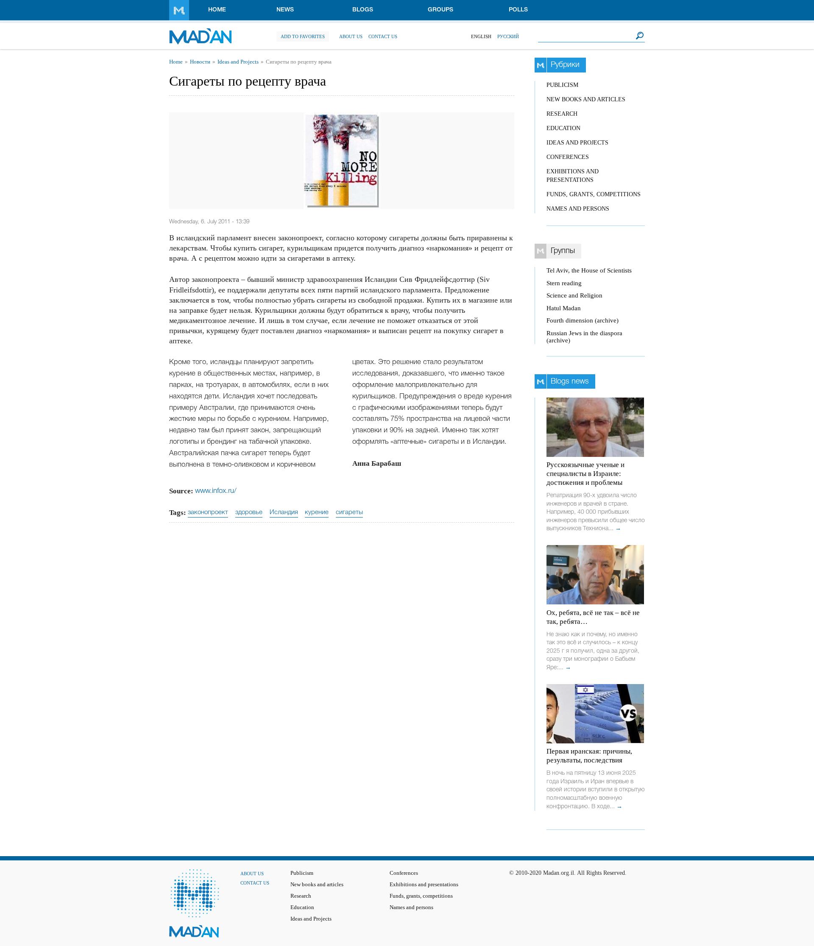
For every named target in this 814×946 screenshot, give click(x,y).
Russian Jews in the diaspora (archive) (584, 337)
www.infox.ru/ (216, 491)
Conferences (567, 157)
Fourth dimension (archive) (582, 320)
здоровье (248, 512)
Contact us (382, 36)
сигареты (349, 512)
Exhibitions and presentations (424, 885)
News (285, 10)
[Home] (200, 32)
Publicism (562, 85)
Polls (518, 10)
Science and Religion (574, 295)
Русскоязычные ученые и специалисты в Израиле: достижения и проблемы (585, 474)
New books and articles (585, 99)
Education (563, 128)
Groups (440, 10)
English (481, 36)
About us (350, 36)
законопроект (208, 512)
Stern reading (564, 283)
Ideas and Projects (238, 62)
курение (317, 512)
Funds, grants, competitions (593, 194)
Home (217, 10)
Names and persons (577, 209)
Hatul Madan (563, 308)
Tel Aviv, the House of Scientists (589, 270)
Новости (200, 62)
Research (561, 114)
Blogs (362, 10)
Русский (508, 36)
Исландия (284, 512)
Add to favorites (303, 36)
